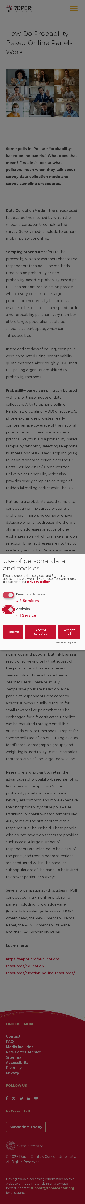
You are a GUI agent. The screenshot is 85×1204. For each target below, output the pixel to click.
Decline (13, 632)
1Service (26, 615)
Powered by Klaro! (67, 642)
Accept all (69, 632)
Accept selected (40, 632)
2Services (27, 601)
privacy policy (38, 582)
